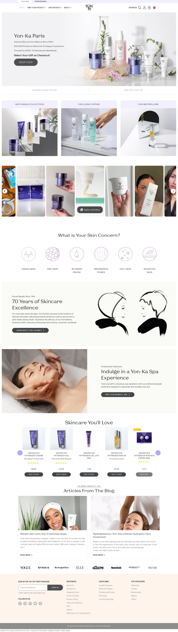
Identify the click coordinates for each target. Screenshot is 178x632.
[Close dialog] (175, 3)
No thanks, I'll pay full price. (89, 341)
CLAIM (89, 333)
